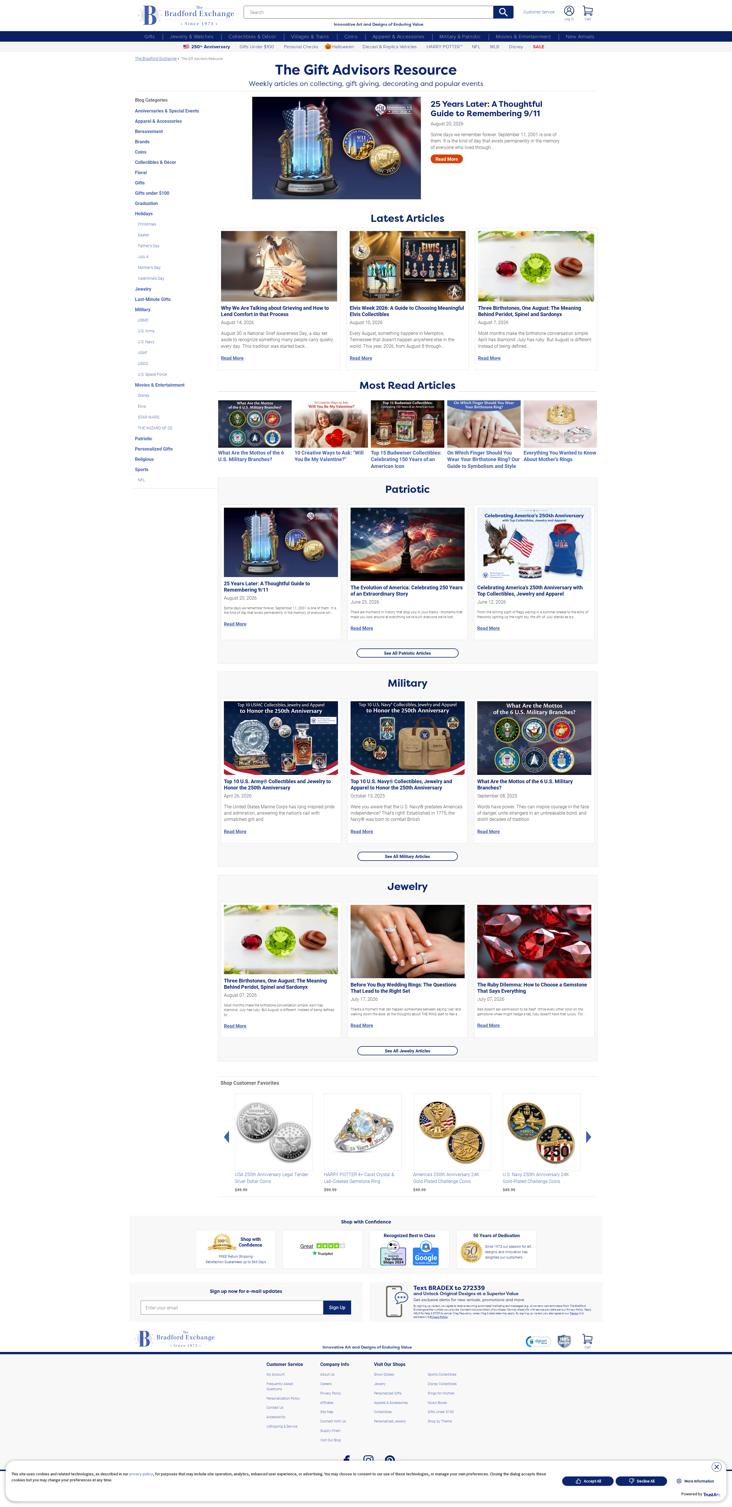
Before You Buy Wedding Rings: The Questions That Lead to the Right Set (403, 987)
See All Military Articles (407, 856)
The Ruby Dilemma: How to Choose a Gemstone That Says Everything (532, 987)
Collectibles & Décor (252, 36)
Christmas (147, 224)
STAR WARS (148, 417)
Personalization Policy (283, 1398)
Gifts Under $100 (257, 46)
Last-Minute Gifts (153, 299)
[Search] (504, 12)
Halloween (343, 46)
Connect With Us (333, 1421)
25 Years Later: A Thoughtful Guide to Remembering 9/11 (486, 109)
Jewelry (143, 289)
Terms (574, 1313)
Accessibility (276, 1416)
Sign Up (337, 1307)
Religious (144, 459)
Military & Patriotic (460, 36)
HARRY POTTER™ (444, 46)
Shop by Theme (440, 1421)
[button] (539, 1341)
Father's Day (149, 245)
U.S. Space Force (152, 374)
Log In (569, 19)
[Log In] (569, 11)
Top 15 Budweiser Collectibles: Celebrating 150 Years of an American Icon (406, 459)
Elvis (142, 406)
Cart (588, 19)
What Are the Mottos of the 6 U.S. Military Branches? (251, 456)
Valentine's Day (151, 278)
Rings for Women (441, 1393)
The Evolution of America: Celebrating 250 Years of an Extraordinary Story (407, 590)
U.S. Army (146, 330)
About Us (327, 1374)
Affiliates (326, 1402)
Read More (446, 159)
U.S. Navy (146, 341)
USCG (143, 363)
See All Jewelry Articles (407, 1051)
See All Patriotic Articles (407, 653)
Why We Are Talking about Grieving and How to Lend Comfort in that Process (275, 311)
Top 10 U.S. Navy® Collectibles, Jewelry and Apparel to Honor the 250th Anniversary (401, 784)
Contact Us (274, 1407)
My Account (275, 1374)
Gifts (149, 36)
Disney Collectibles (442, 1383)
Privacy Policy (439, 1317)
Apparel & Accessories (398, 36)
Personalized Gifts (154, 449)
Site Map (326, 1411)
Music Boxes (437, 1402)
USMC (143, 320)
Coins (350, 36)
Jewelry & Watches (191, 36)
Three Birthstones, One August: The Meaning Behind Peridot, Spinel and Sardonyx (529, 311)
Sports (141, 469)
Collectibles (383, 1411)
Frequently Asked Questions (279, 1386)
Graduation (146, 203)
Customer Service (539, 12)
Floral (141, 172)
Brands (142, 141)
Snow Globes (384, 1374)
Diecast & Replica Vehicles (390, 46)
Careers (326, 1383)
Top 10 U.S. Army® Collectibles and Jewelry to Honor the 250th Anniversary (277, 784)
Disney (516, 46)
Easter (143, 235)
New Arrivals (580, 36)
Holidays (144, 213)
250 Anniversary (210, 46)
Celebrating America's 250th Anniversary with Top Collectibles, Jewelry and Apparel (530, 590)
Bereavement (149, 131)
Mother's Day (149, 267)
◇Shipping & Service (281, 1426)
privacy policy (141, 1473)
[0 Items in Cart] (588, 11)
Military (142, 309)
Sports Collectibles (442, 1374)
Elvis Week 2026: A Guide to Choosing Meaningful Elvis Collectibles (407, 311)
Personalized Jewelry (390, 1421)
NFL (476, 46)
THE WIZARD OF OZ (155, 428)
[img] (587, 1339)
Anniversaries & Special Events (167, 111)
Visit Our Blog (330, 1440)
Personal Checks (301, 46)
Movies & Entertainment (523, 36)
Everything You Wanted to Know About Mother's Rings (560, 456)
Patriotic (143, 438)
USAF (143, 352)
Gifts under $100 (152, 193)
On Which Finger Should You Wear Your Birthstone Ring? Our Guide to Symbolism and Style (483, 459)
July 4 (143, 256)
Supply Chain (330, 1430)
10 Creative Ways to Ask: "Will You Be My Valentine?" (329, 456)
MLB (494, 46)
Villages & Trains (310, 36)
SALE (538, 46)
